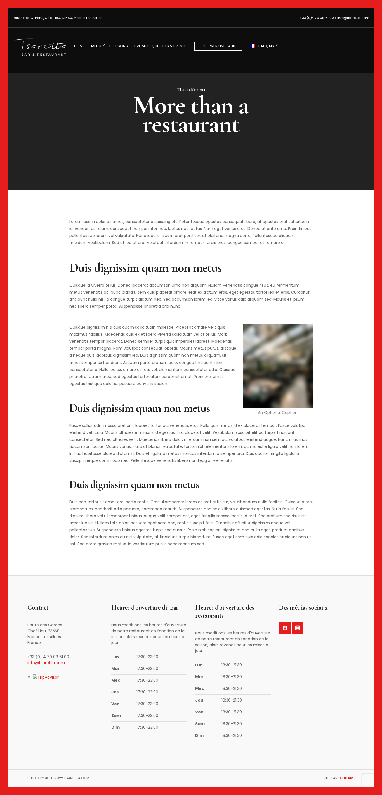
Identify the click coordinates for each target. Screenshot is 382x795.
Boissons (118, 46)
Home (79, 46)
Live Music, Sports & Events (160, 46)
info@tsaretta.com (46, 662)
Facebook (285, 628)
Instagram (297, 628)
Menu (96, 46)
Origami (346, 778)
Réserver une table (218, 46)
